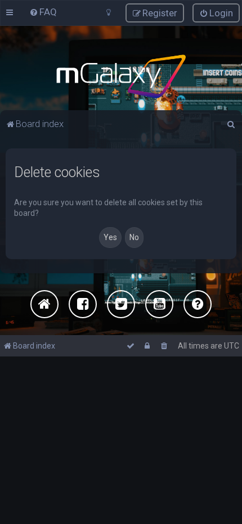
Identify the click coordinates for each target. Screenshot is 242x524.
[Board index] (121, 76)
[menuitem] (43, 11)
